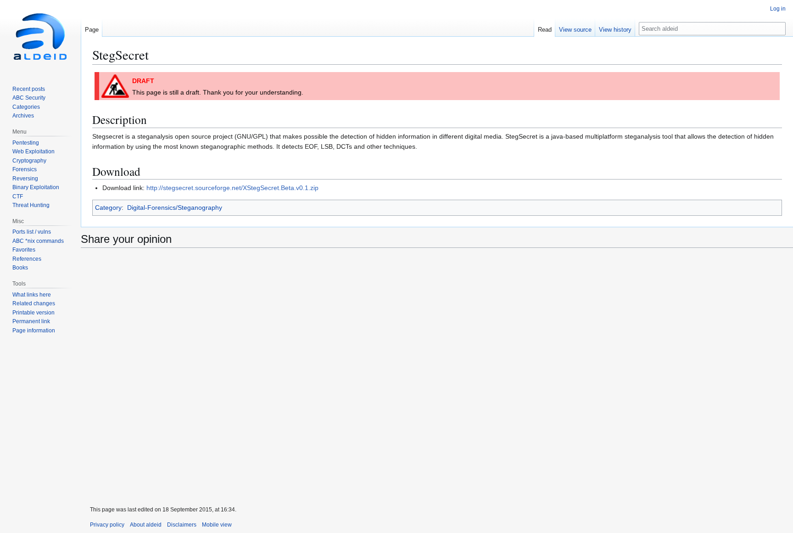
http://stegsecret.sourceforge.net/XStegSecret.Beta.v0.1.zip (232, 187)
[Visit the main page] (40, 36)
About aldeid (146, 525)
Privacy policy (107, 525)
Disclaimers (181, 525)
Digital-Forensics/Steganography (174, 207)
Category (108, 207)
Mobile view (217, 525)
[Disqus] (437, 377)
